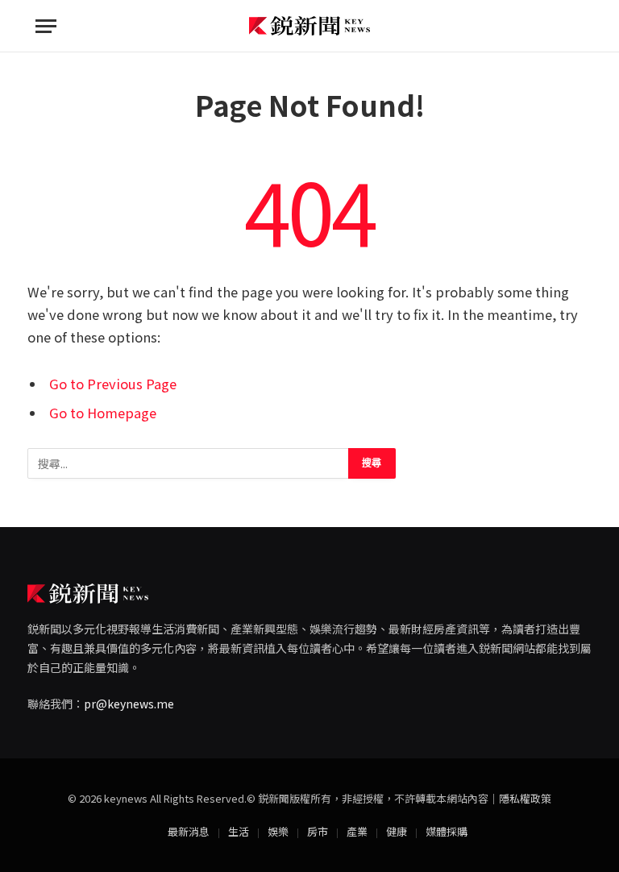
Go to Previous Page (113, 383)
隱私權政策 (525, 798)
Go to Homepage (102, 412)
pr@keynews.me (129, 704)
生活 (238, 831)
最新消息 (189, 831)
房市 (317, 831)
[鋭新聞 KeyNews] (309, 26)
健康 (396, 831)
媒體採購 (446, 831)
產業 (357, 831)
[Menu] (45, 26)
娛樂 (278, 831)
